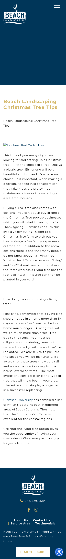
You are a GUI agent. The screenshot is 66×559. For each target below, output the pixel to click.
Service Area (20, 523)
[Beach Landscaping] (14, 13)
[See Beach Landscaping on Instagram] (36, 510)
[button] (57, 7)
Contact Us (42, 520)
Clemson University (18, 400)
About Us (21, 520)
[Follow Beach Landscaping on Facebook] (29, 510)
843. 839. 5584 (35, 501)
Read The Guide (32, 552)
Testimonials (45, 523)
